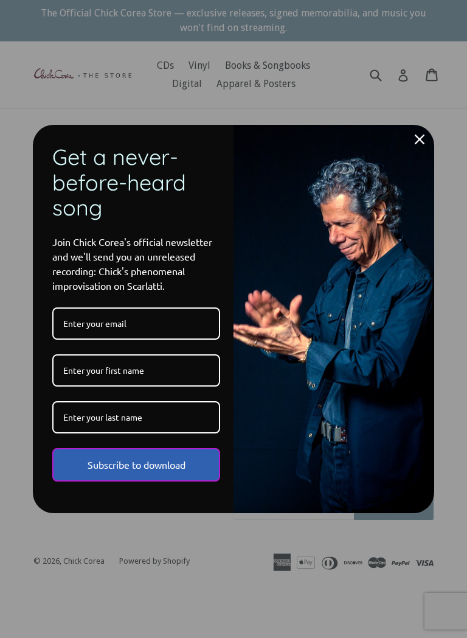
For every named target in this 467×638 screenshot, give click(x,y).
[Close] (419, 139)
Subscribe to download (136, 464)
